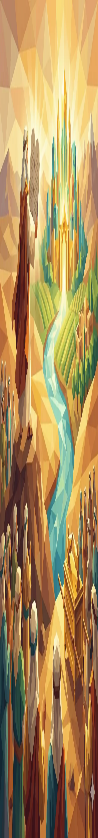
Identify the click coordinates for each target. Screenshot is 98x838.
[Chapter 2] (2, 519)
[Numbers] (2, 516)
